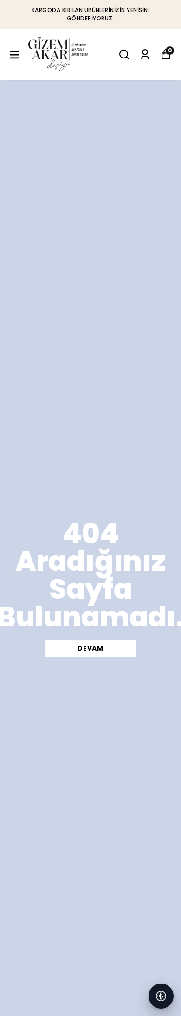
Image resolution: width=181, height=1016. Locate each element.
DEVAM (90, 648)
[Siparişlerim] (145, 54)
